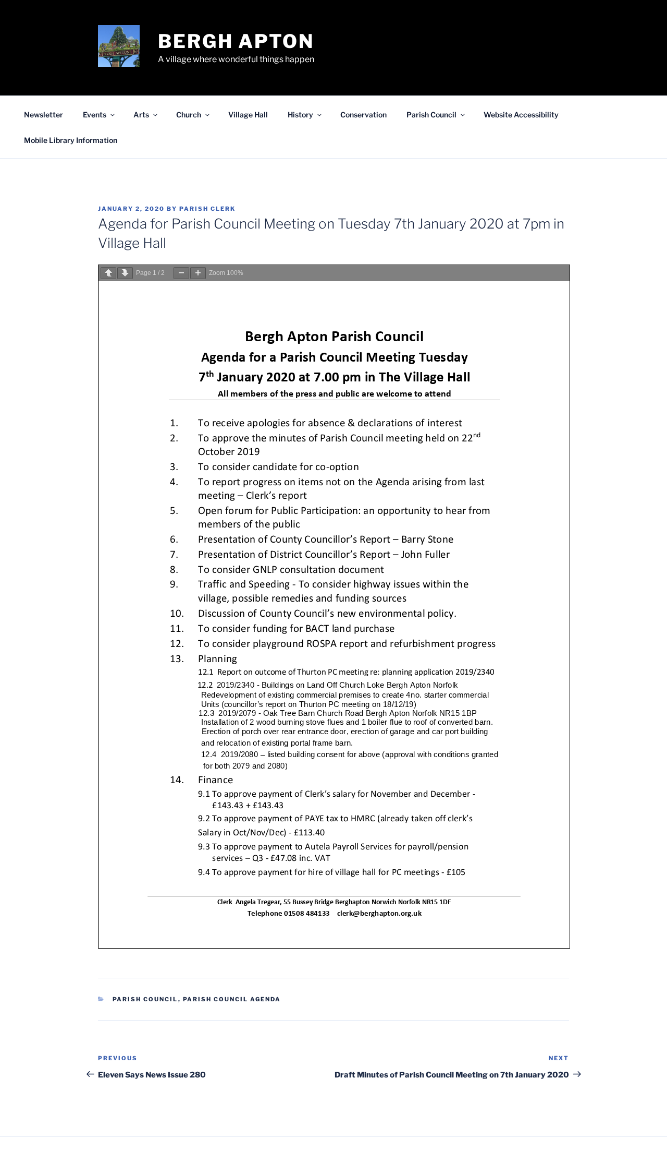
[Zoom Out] (181, 273)
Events (94, 114)
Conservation (363, 114)
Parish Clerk (207, 208)
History (300, 114)
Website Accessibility (521, 114)
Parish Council (431, 114)
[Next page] (125, 273)
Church (188, 114)
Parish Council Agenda (232, 999)
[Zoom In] (198, 273)
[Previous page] (108, 273)
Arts (141, 114)
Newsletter (43, 114)
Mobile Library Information (70, 140)
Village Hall (248, 114)
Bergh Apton (236, 41)
